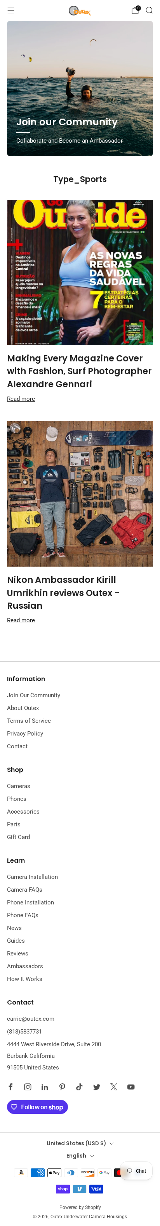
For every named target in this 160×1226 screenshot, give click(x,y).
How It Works (24, 979)
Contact (17, 746)
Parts (14, 824)
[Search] (149, 10)
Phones (16, 798)
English (76, 1156)
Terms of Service (29, 720)
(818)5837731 (24, 1031)
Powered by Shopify (80, 1207)
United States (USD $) (76, 1143)
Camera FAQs (24, 889)
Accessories (23, 811)
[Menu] (11, 10)
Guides (16, 940)
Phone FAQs (22, 915)
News (14, 928)
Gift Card (18, 837)
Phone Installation (30, 902)
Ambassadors (25, 966)
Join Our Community (33, 695)
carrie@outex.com (30, 1018)
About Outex (23, 708)
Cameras (18, 786)
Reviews (17, 953)
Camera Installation (32, 877)
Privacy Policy (25, 733)
